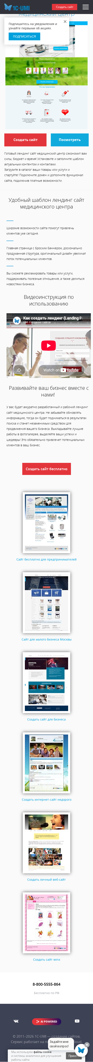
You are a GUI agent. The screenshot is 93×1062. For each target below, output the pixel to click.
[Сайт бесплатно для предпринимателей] (46, 553)
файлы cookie (42, 1052)
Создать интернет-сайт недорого (46, 799)
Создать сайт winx (46, 959)
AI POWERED (49, 1021)
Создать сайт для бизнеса (46, 719)
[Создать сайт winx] (46, 953)
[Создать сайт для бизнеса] (46, 713)
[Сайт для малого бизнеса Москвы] (46, 633)
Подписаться (24, 36)
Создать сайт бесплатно (46, 469)
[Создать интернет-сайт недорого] (46, 793)
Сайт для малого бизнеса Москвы (47, 639)
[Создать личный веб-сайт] (46, 873)
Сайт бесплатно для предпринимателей (46, 559)
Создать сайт (64, 7)
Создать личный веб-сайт (46, 879)
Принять (74, 1055)
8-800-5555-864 (46, 984)
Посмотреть (70, 139)
